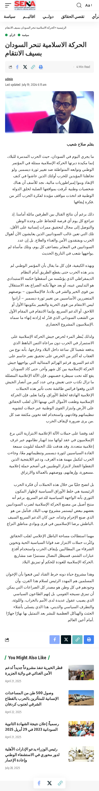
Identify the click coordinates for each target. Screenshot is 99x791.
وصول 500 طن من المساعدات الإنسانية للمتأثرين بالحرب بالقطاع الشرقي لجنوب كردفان (32, 698)
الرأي (12, 35)
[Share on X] (25, 67)
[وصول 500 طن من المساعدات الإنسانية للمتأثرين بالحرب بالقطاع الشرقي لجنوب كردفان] (81, 697)
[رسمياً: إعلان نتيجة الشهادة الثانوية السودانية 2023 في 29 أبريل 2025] (81, 728)
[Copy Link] (33, 67)
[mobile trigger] (9, 5)
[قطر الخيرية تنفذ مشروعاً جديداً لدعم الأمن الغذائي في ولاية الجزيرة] (81, 672)
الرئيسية (61, 27)
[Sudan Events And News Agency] (25, 5)
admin (9, 79)
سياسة (25, 35)
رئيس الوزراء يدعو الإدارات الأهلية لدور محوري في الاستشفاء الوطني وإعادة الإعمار (32, 754)
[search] (79, 5)
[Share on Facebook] (17, 67)
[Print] (40, 67)
